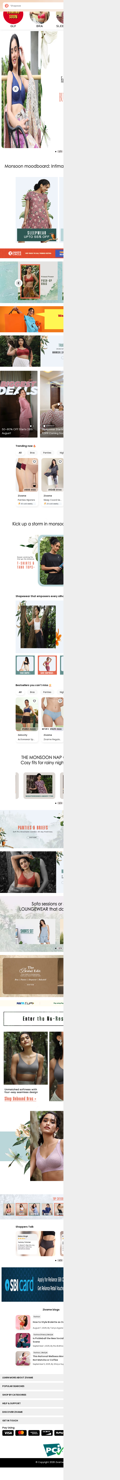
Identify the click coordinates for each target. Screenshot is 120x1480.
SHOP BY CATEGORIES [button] (15, 1394)
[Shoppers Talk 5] (35, 1243)
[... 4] (35, 931)
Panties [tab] (47, 452)
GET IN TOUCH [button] (10, 1420)
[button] (15, 89)
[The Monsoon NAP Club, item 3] (39, 785)
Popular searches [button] (14, 1386)
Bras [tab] (32, 452)
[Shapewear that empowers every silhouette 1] (25, 665)
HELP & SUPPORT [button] (12, 1403)
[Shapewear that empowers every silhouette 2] (47, 665)
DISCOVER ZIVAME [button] (13, 1412)
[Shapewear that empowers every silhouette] (60, 627)
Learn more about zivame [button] (18, 1377)
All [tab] (20, 452)
